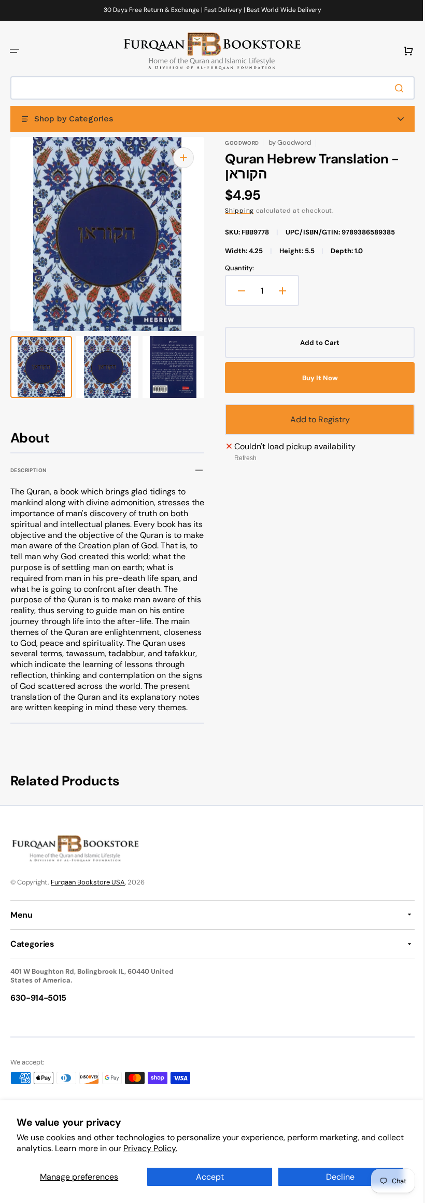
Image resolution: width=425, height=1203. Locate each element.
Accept (206, 1176)
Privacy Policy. (178, 1148)
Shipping (235, 210)
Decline (334, 1176)
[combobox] (208, 88)
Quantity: (235, 268)
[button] (14, 50)
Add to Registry (314, 419)
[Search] (393, 88)
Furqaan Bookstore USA (88, 892)
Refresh (242, 458)
